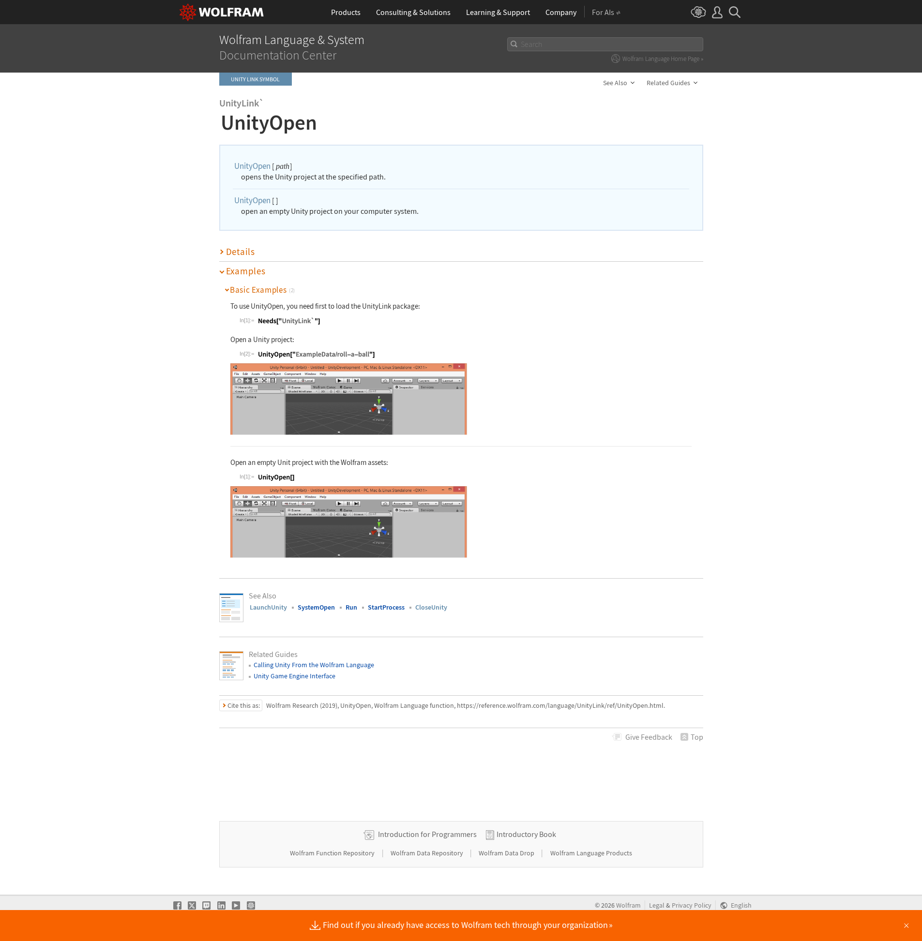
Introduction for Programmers (427, 834)
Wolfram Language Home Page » (662, 59)
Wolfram (628, 905)
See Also (615, 82)
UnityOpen (252, 166)
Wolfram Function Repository (333, 853)
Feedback (648, 737)
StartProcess (386, 607)
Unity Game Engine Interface (294, 676)
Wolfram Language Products (591, 853)
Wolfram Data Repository (428, 853)
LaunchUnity (268, 607)
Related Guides (668, 82)
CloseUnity (431, 607)
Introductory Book (526, 834)
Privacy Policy (691, 905)
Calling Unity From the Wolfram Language (314, 664)
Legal (657, 905)
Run (351, 607)
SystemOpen (316, 607)
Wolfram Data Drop (507, 853)
